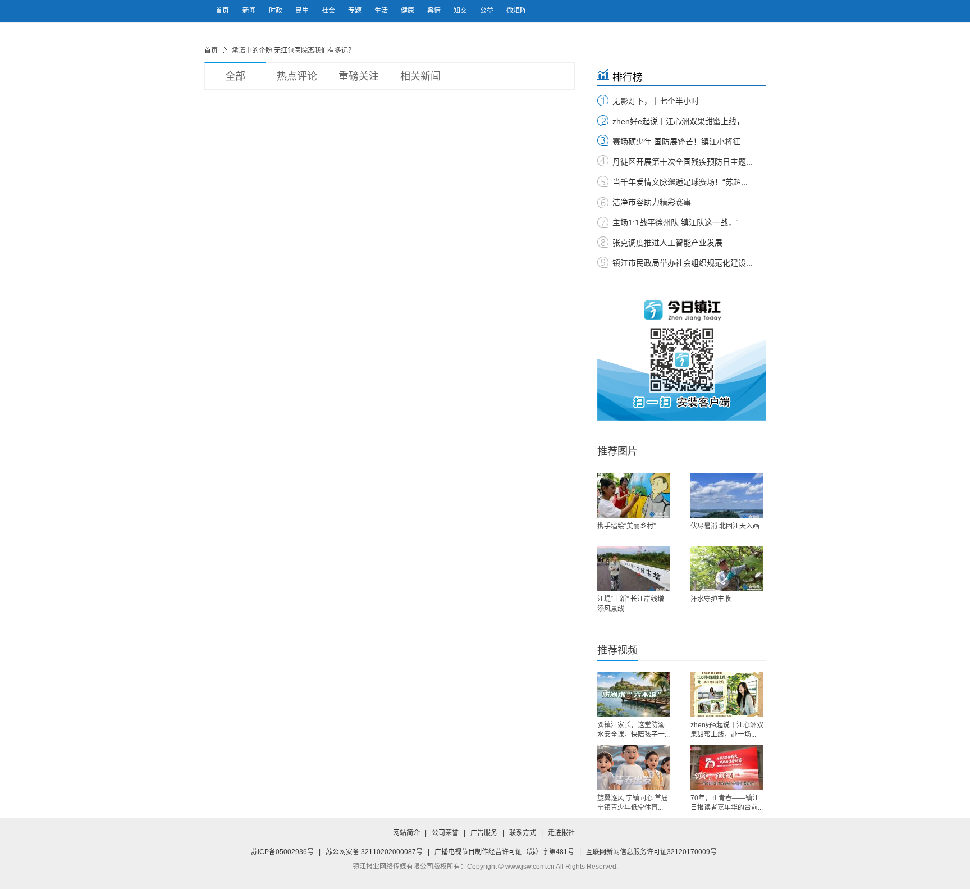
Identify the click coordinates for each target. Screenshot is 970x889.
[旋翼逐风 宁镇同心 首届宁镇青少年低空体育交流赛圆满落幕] (633, 767)
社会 (329, 11)
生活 (382, 11)
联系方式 (522, 833)
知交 (461, 11)
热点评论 (297, 76)
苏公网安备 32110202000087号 (374, 852)
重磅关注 (358, 76)
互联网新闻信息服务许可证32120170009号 (651, 852)
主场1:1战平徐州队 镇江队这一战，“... (678, 222)
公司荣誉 (445, 833)
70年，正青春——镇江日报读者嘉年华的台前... (726, 803)
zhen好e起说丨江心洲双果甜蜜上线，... (681, 121)
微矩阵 (516, 11)
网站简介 (406, 833)
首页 (222, 11)
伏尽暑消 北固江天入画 (724, 526)
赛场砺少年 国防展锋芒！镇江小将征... (679, 141)
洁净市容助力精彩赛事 (651, 202)
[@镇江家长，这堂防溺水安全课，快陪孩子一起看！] (633, 694)
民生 (302, 11)
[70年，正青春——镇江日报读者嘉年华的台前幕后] (726, 767)
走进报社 (561, 833)
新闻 (250, 11)
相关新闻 (420, 76)
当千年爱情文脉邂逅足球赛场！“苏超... (680, 181)
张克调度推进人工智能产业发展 (667, 242)
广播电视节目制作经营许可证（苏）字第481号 (504, 852)
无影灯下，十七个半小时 (655, 101)
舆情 (434, 11)
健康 (408, 11)
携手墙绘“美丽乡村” (626, 526)
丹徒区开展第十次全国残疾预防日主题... (682, 161)
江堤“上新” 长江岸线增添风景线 (630, 604)
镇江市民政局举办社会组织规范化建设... (682, 262)
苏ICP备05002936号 (282, 852)
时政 (276, 11)
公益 (487, 11)
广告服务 (483, 833)
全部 (235, 76)
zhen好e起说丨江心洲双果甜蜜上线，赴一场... (726, 729)
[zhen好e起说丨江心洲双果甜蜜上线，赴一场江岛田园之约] (726, 694)
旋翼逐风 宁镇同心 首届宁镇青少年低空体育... (632, 803)
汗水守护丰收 (710, 599)
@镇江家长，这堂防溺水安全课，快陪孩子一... (633, 729)
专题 (355, 11)
